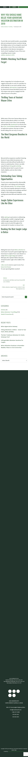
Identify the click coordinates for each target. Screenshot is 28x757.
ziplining (6, 217)
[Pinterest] (10, 695)
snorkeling (18, 166)
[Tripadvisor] (14, 695)
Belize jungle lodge (10, 256)
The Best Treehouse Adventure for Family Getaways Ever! (12, 336)
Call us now (4, 265)
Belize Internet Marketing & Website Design (16, 751)
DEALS (4, 7)
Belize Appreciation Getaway (9, 326)
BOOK (14, 7)
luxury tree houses (6, 267)
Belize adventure (19, 250)
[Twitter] (18, 691)
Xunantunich (14, 124)
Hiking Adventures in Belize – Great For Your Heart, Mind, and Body (13, 331)
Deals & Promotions (6, 314)
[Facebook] (10, 691)
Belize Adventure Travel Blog (7, 26)
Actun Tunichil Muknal (9, 126)
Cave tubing (17, 186)
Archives (3, 310)
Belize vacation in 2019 (8, 55)
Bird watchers (14, 87)
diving (11, 166)
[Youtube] (14, 691)
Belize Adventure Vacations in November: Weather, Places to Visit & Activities (12, 346)
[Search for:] (12, 297)
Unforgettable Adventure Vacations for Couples (12, 341)
